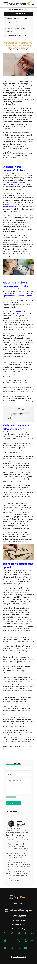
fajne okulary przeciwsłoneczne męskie (17, 296)
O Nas (22, 904)
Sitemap (16, 904)
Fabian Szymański (19, 916)
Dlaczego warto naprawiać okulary (18, 18)
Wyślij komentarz (14, 803)
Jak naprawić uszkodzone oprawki (18, 35)
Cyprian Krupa (19, 920)
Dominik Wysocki (19, 924)
